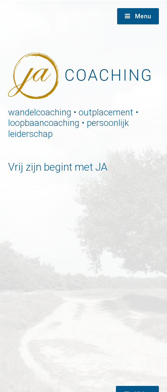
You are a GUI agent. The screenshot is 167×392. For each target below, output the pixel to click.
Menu (142, 16)
